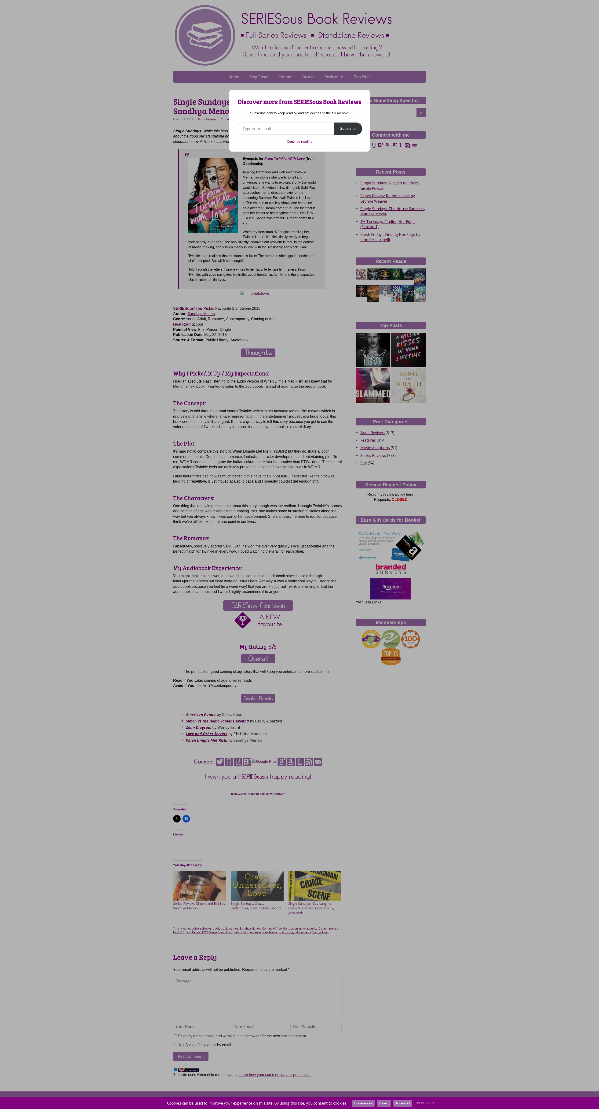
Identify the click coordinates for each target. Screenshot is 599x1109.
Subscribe (348, 128)
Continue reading (299, 141)
